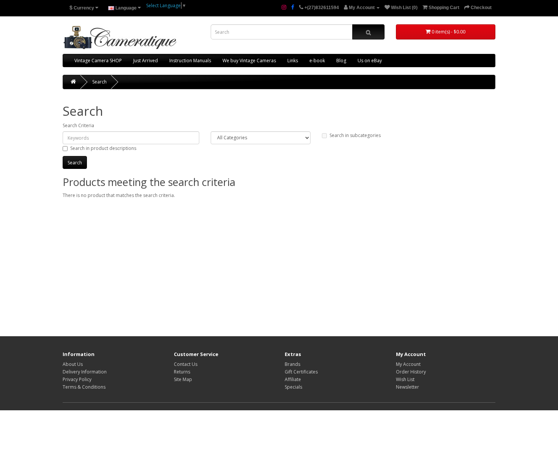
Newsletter (407, 387)
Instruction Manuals (190, 60)
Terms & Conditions (84, 387)
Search (99, 82)
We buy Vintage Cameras (249, 60)
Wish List (405, 379)
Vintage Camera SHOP (98, 60)
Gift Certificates (301, 372)
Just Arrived (145, 60)
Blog (341, 60)
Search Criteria (78, 125)
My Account (408, 364)
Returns (182, 372)
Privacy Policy (77, 379)
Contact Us (185, 364)
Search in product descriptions (103, 148)
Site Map (183, 379)
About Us (73, 364)
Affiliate (293, 379)
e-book (317, 60)
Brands (292, 364)
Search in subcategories (355, 135)
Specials (293, 387)
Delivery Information (85, 372)
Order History (411, 372)
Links (292, 60)
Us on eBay (370, 60)
